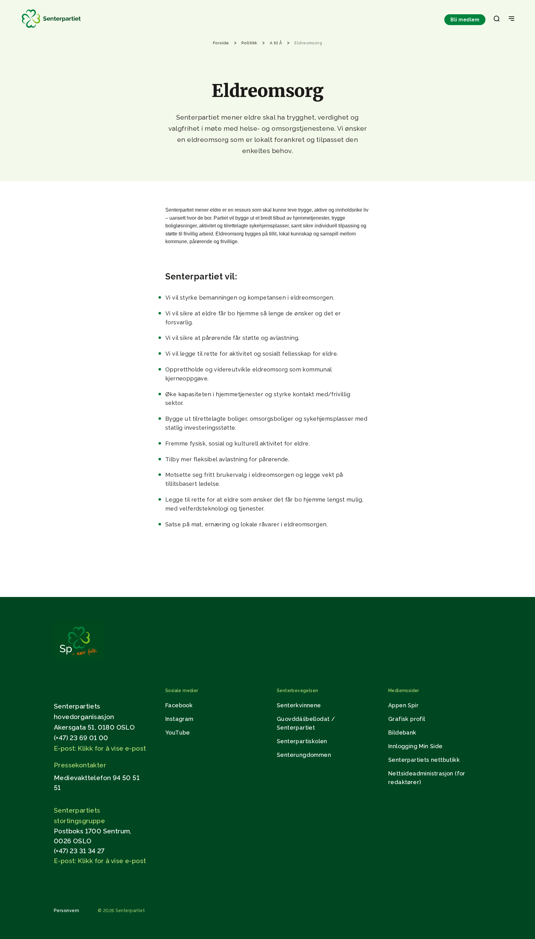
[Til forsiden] (51, 28)
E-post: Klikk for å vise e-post (100, 748)
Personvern (66, 910)
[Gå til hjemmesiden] (78, 658)
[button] (496, 20)
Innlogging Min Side (415, 746)
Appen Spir (403, 705)
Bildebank (402, 732)
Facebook (179, 705)
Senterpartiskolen (302, 741)
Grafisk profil (406, 719)
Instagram (179, 719)
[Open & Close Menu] (511, 19)
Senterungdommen (304, 755)
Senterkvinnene (299, 705)
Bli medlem (464, 20)
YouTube (177, 732)
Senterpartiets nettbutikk (424, 760)
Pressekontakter (80, 765)
